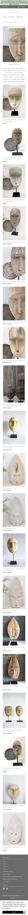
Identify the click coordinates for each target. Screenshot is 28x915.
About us (5, 864)
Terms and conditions (8, 871)
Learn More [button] (14, 908)
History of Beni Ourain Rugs (10, 879)
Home (4, 861)
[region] (14, 2)
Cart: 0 (22, 7)
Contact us (5, 866)
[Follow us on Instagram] (7, 889)
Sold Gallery (6, 881)
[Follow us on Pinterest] (4, 889)
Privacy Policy (6, 874)
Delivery (5, 869)
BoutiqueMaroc (14, 12)
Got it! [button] (14, 912)
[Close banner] (26, 3)
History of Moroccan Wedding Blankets (12, 876)
